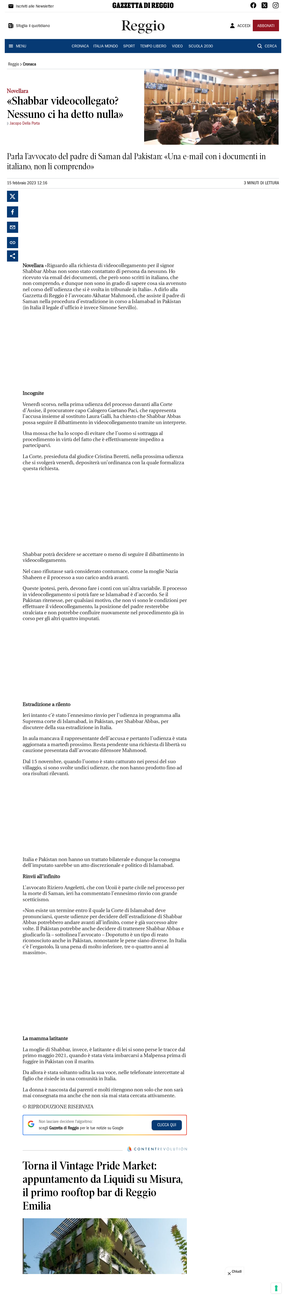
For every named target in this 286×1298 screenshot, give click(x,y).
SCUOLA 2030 (201, 47)
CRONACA (80, 47)
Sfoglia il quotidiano (33, 26)
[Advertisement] (64, 225)
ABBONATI (266, 26)
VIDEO (177, 47)
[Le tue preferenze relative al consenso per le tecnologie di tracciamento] (276, 1288)
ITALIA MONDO (105, 47)
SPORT (129, 47)
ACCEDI (244, 26)
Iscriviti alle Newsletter (35, 7)
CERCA (271, 47)
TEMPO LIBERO (153, 47)
